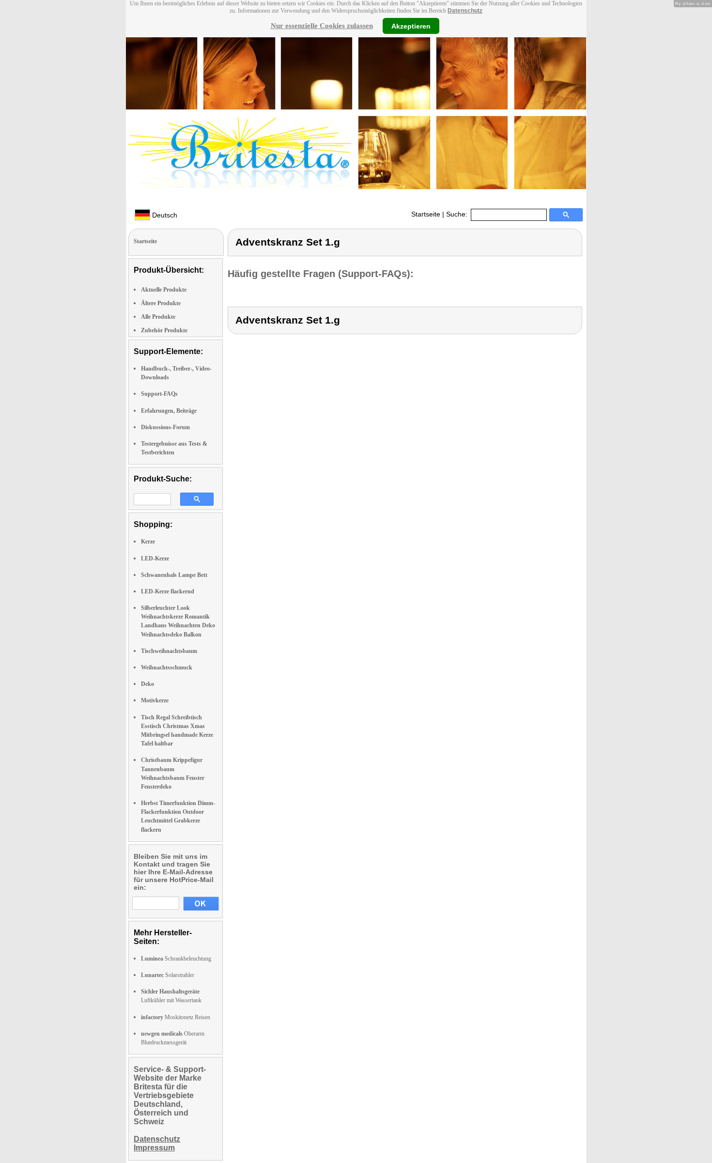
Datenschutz (465, 10)
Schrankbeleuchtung (176, 958)
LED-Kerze (155, 558)
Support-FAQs (159, 393)
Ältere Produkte (161, 303)
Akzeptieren (411, 26)
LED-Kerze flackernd (167, 591)
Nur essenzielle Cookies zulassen (322, 26)
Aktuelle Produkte (163, 289)
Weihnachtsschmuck (166, 667)
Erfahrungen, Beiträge (169, 410)
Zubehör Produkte (164, 330)
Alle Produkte (158, 316)
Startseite (425, 214)
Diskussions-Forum (165, 427)
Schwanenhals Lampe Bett (174, 575)
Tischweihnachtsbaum (169, 651)
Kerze (148, 541)
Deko (147, 684)
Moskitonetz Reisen (175, 1017)
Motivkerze (155, 700)
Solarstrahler (167, 975)
